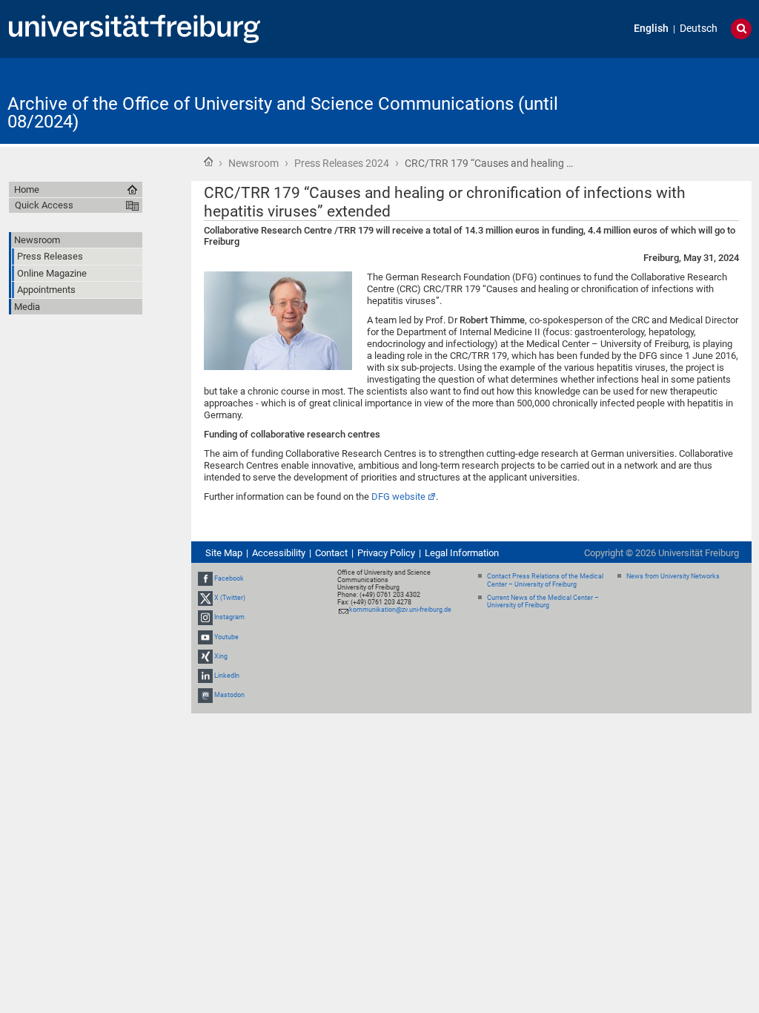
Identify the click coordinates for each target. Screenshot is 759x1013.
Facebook (229, 578)
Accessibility (278, 552)
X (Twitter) (229, 597)
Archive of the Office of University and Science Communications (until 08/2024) (282, 112)
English (651, 28)
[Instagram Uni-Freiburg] (205, 617)
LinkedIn (226, 675)
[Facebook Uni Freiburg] (205, 578)
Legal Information (462, 552)
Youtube (226, 637)
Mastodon (229, 695)
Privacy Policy (386, 552)
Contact (331, 552)
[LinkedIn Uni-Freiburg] (205, 675)
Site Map (223, 552)
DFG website (398, 496)
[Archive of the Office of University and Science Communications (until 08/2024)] (679, 100)
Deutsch (698, 28)
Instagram (229, 617)
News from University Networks (673, 576)
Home (208, 161)
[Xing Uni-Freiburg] (205, 656)
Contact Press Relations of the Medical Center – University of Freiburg (545, 580)
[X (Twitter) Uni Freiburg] (205, 597)
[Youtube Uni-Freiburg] (205, 637)
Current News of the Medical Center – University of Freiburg (543, 602)
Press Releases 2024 (341, 163)
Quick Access (44, 205)
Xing (221, 656)
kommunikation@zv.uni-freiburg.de (400, 609)
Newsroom (253, 163)
